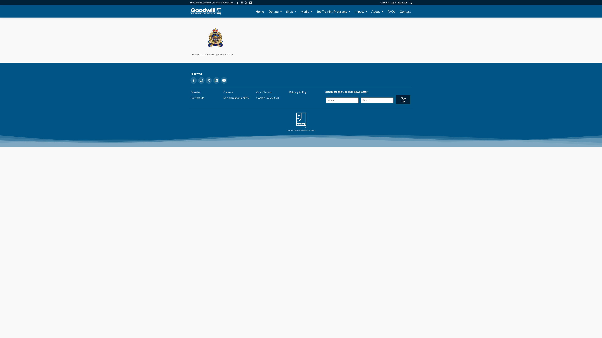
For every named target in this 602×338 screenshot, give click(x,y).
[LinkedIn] (216, 80)
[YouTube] (250, 2)
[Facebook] (237, 2)
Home (260, 11)
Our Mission (264, 92)
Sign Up (403, 99)
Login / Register (399, 2)
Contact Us (197, 98)
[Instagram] (242, 2)
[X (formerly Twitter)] (246, 2)
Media (305, 11)
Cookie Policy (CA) (267, 98)
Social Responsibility (236, 98)
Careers (384, 2)
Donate (274, 11)
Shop (289, 11)
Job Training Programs (332, 11)
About (375, 11)
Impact (359, 11)
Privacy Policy (297, 92)
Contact (405, 11)
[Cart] (410, 2)
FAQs (391, 11)
